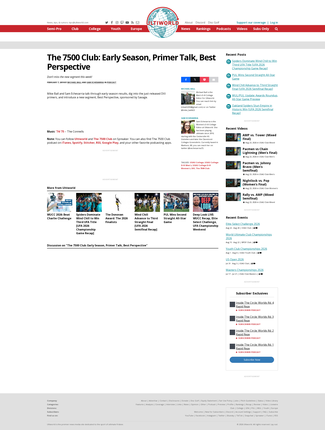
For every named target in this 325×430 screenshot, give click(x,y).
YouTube (189, 415)
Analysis (149, 404)
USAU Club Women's (268, 188)
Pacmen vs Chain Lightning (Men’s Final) (260, 151)
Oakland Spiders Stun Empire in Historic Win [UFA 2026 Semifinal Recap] (252, 109)
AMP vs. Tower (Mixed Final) (259, 137)
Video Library (272, 400)
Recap (249, 404)
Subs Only (261, 28)
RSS (98, 143)
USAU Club (246, 228)
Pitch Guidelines (248, 400)
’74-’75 (60, 131)
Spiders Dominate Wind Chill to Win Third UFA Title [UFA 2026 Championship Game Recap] (254, 64)
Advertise (153, 400)
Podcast (111, 82)
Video (265, 404)
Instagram (211, 415)
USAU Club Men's (267, 156)
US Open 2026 (235, 259)
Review (257, 404)
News (185, 28)
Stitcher (89, 143)
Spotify (77, 143)
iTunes (66, 143)
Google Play (110, 143)
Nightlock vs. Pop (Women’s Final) (256, 182)
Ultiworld (80, 139)
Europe (136, 28)
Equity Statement (209, 400)
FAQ (265, 412)
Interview (170, 404)
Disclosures (174, 400)
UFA (247, 408)
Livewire (274, 404)
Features (140, 404)
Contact (163, 400)
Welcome (198, 412)
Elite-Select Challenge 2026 (243, 224)
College (95, 28)
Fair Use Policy (225, 400)
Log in (274, 22)
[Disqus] (132, 296)
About (189, 22)
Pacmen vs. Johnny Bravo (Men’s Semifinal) (257, 166)
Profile (230, 404)
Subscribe (273, 412)
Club (75, 28)
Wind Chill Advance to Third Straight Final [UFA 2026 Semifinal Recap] (255, 87)
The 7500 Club (102, 139)
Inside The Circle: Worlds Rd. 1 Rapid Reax (255, 346)
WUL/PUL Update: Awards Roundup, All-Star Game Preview (255, 97)
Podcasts (223, 28)
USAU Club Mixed (267, 142)
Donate (185, 400)
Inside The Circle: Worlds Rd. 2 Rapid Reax (255, 332)
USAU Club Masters (247, 274)
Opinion (194, 404)
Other (203, 404)
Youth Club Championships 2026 (246, 249)
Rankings (203, 28)
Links (179, 404)
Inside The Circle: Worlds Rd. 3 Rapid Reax (255, 318)
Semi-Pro (54, 28)
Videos (242, 28)
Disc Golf (213, 22)
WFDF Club (246, 242)
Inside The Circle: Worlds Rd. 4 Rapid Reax (255, 304)
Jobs (237, 400)
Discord (200, 22)
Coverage (159, 404)
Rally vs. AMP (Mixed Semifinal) (258, 196)
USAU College (197, 162)
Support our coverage (251, 22)
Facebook (200, 415)
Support (257, 412)
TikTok (239, 415)
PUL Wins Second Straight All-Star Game (253, 77)
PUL (253, 408)
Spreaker (259, 415)
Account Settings (243, 412)
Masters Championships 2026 (245, 270)
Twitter (221, 415)
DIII (193, 168)
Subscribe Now (252, 359)
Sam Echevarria (95, 82)
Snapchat (249, 415)
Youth (116, 28)
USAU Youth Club (247, 252)
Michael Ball (74, 82)
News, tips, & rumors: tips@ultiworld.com (67, 22)
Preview (221, 404)
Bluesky (230, 415)
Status (260, 400)
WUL (259, 408)
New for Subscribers (214, 412)
